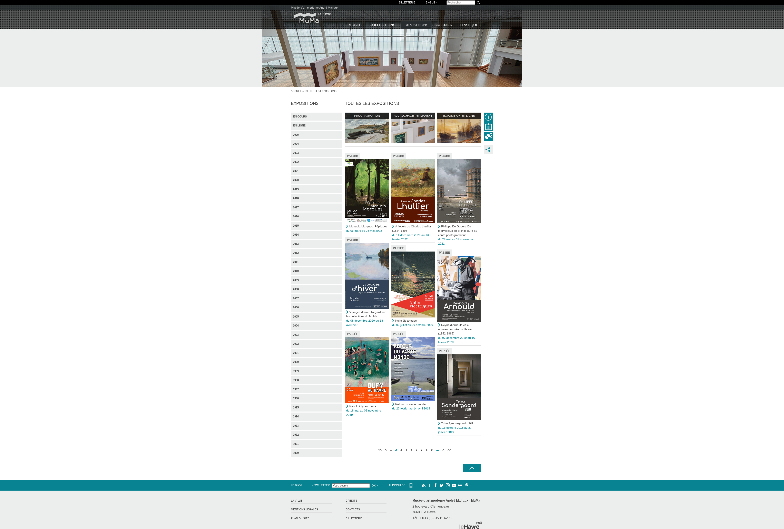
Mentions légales (304, 509)
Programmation (367, 115)
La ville (296, 500)
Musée (355, 25)
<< (380, 449)
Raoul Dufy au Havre (362, 406)
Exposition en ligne (459, 115)
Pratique (469, 25)
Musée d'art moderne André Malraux (314, 7)
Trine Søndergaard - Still (457, 423)
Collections (382, 25)
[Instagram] (448, 485)
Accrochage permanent (413, 115)
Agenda (444, 25)
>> (449, 449)
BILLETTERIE (407, 2)
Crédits (351, 500)
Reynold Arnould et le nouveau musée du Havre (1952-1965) (455, 329)
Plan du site (300, 518)
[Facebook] (435, 485)
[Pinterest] (466, 485)
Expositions (415, 25)
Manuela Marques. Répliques (368, 226)
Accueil (296, 91)
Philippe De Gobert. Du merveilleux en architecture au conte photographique (457, 231)
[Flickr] (460, 485)
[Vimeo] (454, 485)
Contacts (353, 509)
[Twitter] (442, 485)
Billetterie (354, 518)
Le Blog (296, 485)
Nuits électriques (406, 320)
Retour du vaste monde (410, 404)
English (431, 2)
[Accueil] (312, 18)
